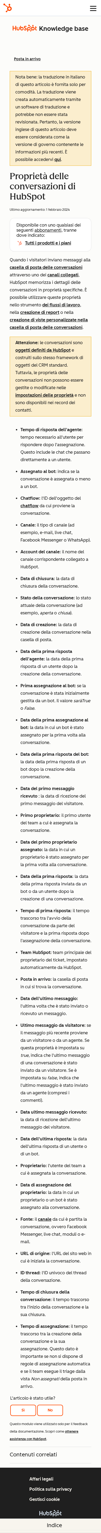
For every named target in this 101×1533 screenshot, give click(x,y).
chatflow (29, 505)
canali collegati (62, 274)
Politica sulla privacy (50, 1489)
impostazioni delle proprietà (44, 395)
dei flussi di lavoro (61, 304)
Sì (23, 1410)
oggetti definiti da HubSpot (43, 350)
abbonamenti (47, 230)
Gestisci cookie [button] (44, 1499)
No (50, 1410)
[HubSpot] (7, 7)
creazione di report (39, 312)
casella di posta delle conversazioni (46, 267)
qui (57, 159)
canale (44, 1219)
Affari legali (41, 1479)
